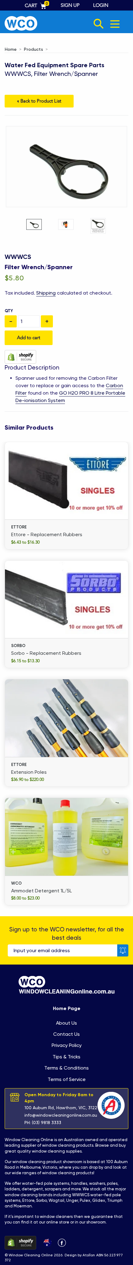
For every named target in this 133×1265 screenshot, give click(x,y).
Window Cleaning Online (29, 1139)
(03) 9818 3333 (46, 1122)
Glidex (98, 1200)
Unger (72, 1200)
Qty (9, 311)
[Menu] (115, 24)
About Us (66, 1023)
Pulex (85, 1200)
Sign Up (70, 5)
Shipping (46, 293)
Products (33, 49)
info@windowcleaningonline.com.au (60, 1115)
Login (100, 5)
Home (11, 49)
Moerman (23, 1206)
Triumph (114, 1200)
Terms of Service (67, 1079)
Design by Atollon (80, 1255)
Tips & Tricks (66, 1057)
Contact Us (66, 1034)
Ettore (28, 1200)
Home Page (66, 1008)
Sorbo (41, 1200)
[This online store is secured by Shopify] (20, 356)
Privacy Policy (67, 1045)
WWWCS (18, 256)
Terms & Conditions (66, 1068)
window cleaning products (67, 1145)
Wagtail (56, 1200)
